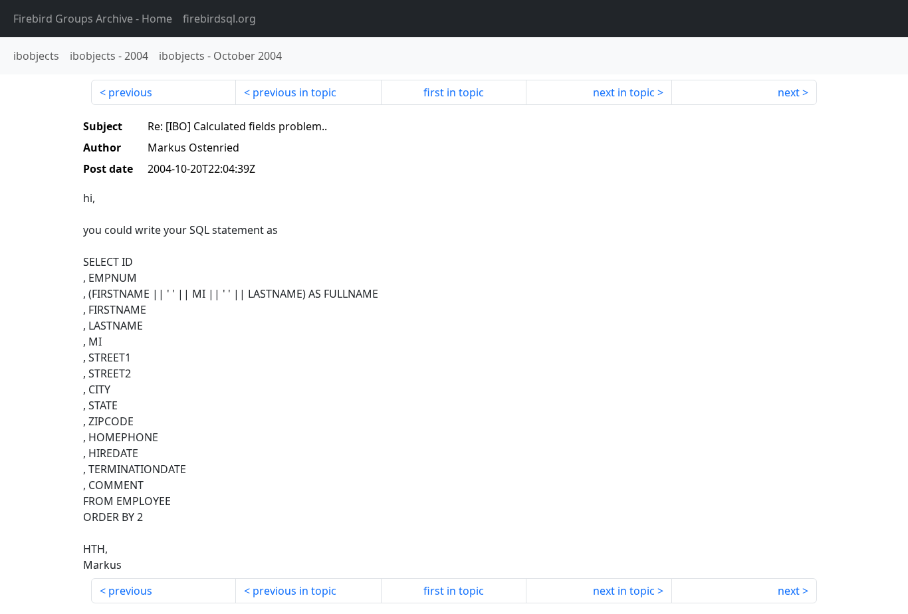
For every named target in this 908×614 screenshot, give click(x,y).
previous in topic (294, 92)
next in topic (624, 92)
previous (130, 92)
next (789, 92)
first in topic (453, 92)
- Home (92, 18)
